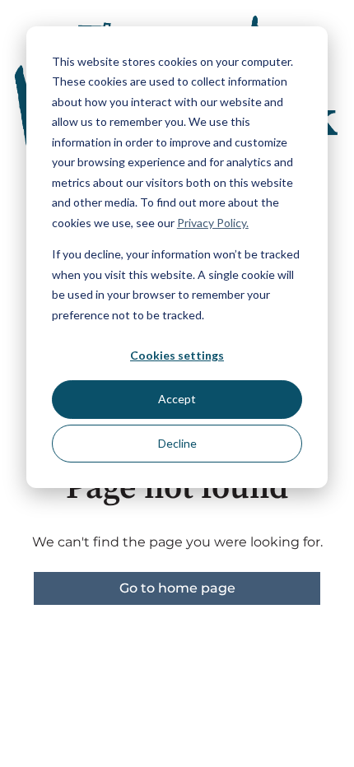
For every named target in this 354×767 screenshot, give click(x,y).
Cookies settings (177, 355)
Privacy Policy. (213, 223)
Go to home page (177, 588)
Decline (177, 443)
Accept (177, 399)
